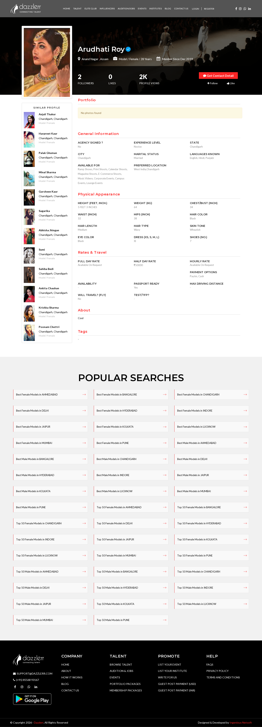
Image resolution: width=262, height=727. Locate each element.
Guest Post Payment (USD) (177, 683)
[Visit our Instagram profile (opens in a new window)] (240, 8)
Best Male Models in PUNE (31, 507)
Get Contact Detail (220, 75)
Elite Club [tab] (91, 8)
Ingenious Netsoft (241, 722)
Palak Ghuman (48, 152)
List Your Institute (172, 670)
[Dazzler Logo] (25, 8)
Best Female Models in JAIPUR (33, 426)
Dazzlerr (38, 722)
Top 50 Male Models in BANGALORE (117, 571)
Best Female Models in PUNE (113, 442)
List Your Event (169, 664)
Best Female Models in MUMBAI (34, 442)
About (66, 670)
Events (115, 677)
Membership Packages (126, 690)
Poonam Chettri (49, 326)
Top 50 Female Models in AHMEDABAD (119, 507)
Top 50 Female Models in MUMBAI (116, 555)
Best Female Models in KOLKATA (115, 426)
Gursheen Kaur (48, 191)
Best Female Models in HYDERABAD (117, 410)
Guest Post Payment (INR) (176, 690)
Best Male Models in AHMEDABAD (196, 442)
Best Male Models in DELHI (192, 459)
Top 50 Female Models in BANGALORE (199, 507)
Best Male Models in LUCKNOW (114, 491)
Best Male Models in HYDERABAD (35, 475)
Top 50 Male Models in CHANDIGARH (198, 571)
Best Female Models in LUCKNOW (196, 426)
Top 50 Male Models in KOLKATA (115, 603)
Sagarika (44, 210)
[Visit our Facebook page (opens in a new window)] (236, 8)
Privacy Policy (217, 670)
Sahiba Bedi (46, 268)
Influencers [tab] (107, 8)
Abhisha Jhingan (49, 230)
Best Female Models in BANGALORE (117, 394)
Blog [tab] (168, 8)
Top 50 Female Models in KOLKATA (197, 539)
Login (195, 8)
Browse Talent (121, 664)
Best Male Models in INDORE (113, 475)
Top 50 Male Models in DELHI (32, 587)
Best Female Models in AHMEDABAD (37, 394)
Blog (65, 683)
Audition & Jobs (121, 670)
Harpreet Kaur (48, 133)
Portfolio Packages (125, 683)
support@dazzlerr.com (34, 673)
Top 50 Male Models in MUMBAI (34, 620)
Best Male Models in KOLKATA (33, 491)
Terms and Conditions (223, 677)
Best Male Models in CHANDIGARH (116, 459)
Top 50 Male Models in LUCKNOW (196, 603)
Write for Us (167, 677)
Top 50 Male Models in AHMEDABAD (37, 571)
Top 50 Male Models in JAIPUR (33, 603)
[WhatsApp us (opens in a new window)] (245, 8)
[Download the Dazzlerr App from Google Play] (32, 698)
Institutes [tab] (155, 8)
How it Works (71, 677)
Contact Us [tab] (181, 8)
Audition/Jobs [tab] (126, 8)
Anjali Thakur (47, 114)
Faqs (209, 664)
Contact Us (70, 690)
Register (209, 8)
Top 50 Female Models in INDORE (35, 539)
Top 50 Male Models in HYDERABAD (117, 587)
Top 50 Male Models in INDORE (195, 587)
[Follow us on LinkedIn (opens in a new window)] (249, 8)
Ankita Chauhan (49, 288)
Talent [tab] (77, 8)
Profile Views (149, 79)
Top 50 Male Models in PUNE (113, 620)
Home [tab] (66, 8)
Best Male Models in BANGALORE (35, 459)
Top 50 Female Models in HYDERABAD (199, 523)
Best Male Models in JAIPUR (193, 475)
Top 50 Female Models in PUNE (195, 555)
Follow (213, 83)
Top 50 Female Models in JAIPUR (115, 539)
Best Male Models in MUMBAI (194, 491)
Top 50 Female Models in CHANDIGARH (39, 523)
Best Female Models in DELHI (32, 410)
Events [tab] (142, 8)
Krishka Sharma (49, 307)
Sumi (42, 249)
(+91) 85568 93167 (27, 679)
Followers (86, 79)
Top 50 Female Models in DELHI (115, 523)
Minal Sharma (47, 172)
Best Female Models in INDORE (194, 410)
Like (232, 83)
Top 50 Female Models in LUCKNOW (37, 555)
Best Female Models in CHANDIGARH (198, 394)
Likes (112, 79)
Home (65, 664)
